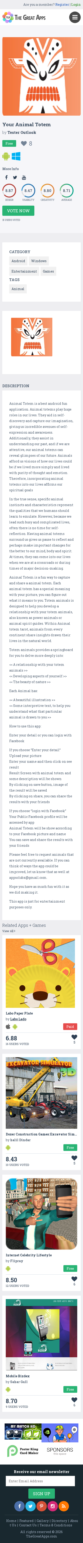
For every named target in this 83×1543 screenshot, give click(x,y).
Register (62, 4)
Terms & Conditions (56, 1525)
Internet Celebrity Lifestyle (29, 1255)
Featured (26, 1521)
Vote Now (18, 210)
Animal (18, 289)
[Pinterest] (41, 1506)
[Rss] (64, 1506)
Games (48, 271)
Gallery (43, 1521)
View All (8, 931)
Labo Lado (18, 1019)
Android (18, 261)
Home (11, 1521)
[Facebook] (19, 1506)
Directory (59, 1521)
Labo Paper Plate (19, 1013)
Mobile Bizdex (18, 1376)
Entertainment (24, 271)
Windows (39, 261)
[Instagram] (52, 1506)
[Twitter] (30, 1506)
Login (76, 4)
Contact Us (28, 1525)
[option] (31, 338)
